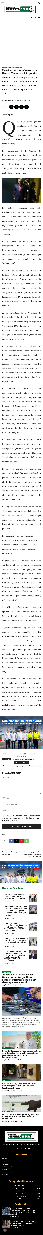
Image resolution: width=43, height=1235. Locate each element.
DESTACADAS (6, 67)
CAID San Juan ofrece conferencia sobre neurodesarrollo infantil (15, 896)
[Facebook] (28, 17)
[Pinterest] (21, 107)
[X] (35, 17)
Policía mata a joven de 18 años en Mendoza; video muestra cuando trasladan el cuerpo (19, 1086)
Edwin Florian (9, 100)
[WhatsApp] (26, 107)
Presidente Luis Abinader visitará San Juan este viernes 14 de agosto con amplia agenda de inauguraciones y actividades (15, 956)
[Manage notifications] (5, 1230)
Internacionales (16, 67)
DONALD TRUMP (29, 759)
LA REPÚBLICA (6, 972)
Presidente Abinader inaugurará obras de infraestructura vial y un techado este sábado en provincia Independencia (21, 1054)
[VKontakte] (25, 1148)
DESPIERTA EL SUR (17, 759)
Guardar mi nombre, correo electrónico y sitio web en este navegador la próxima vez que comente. (21, 818)
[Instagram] (32, 17)
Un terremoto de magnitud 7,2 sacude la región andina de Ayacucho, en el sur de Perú (20, 1117)
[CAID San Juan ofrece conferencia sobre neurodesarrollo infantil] (33, 898)
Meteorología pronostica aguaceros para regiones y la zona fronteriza (32, 854)
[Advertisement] (21, 41)
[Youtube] (39, 17)
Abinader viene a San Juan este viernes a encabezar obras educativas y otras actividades (16, 941)
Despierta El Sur (7, 985)
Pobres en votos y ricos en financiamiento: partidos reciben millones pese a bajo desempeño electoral (19, 978)
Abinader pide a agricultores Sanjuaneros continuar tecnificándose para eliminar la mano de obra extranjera (15, 927)
